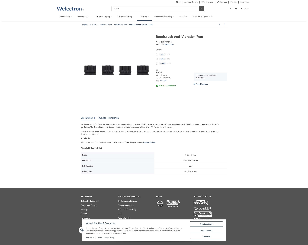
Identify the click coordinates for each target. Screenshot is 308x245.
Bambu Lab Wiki (149, 143)
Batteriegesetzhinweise (127, 201)
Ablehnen (206, 237)
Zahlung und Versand (89, 205)
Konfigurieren (206, 230)
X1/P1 (166, 63)
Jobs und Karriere (191, 2)
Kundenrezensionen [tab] (109, 118)
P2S (165, 59)
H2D (165, 54)
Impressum (245, 2)
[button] (230, 8)
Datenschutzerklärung (127, 210)
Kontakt (234, 2)
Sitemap (84, 210)
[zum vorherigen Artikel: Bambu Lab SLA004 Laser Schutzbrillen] (219, 24)
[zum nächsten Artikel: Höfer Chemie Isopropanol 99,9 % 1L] (224, 24)
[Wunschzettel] (236, 8)
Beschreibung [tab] (88, 118)
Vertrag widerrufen (125, 205)
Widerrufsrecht (124, 218)
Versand (163, 80)
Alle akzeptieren (206, 224)
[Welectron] (70, 8)
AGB (120, 214)
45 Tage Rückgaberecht (90, 201)
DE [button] (177, 2)
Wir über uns (222, 2)
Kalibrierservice (207, 2)
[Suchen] (201, 8)
